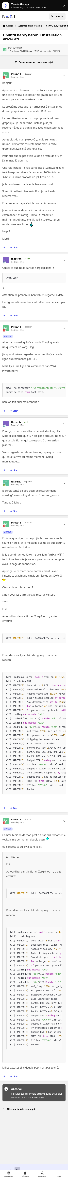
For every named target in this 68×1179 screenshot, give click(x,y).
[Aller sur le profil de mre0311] (4, 49)
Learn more (6, 5)
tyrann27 (16, 481)
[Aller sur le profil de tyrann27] (6, 483)
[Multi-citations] (4, 247)
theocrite (16, 258)
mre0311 (17, 48)
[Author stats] (64, 75)
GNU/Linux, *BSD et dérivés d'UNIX (40, 51)
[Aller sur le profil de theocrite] (6, 260)
